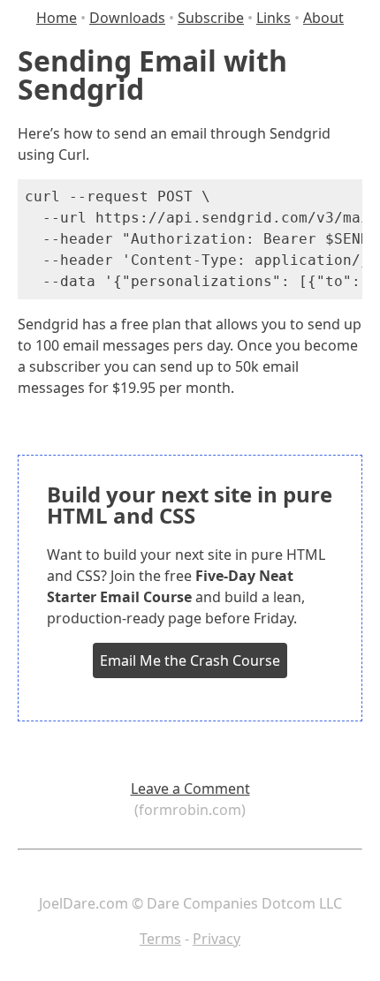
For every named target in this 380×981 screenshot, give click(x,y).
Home (56, 17)
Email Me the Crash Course (190, 660)
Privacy (216, 938)
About (323, 17)
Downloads (127, 17)
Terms (160, 938)
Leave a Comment (190, 788)
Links (273, 17)
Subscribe (211, 17)
